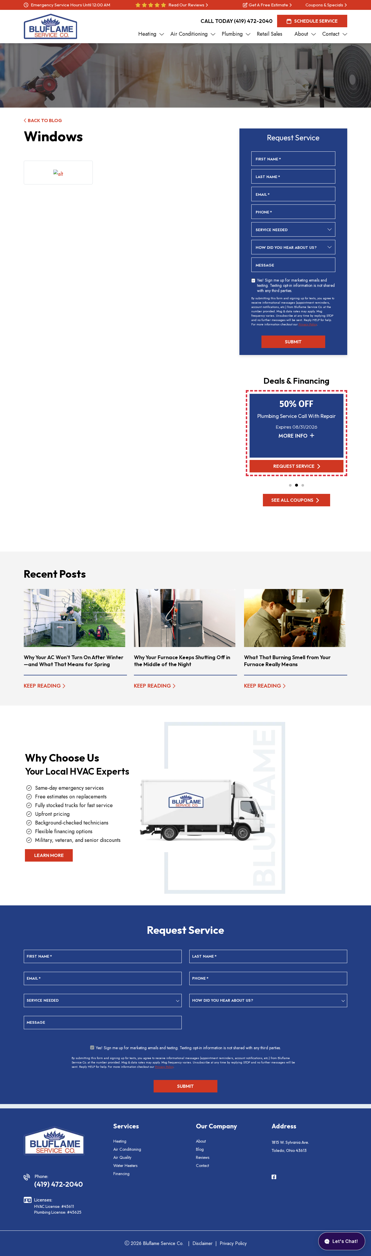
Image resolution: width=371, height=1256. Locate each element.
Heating (119, 1141)
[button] (290, 485)
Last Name (268, 177)
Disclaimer (202, 1243)
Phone (264, 212)
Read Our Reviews (186, 5)
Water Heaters (125, 1165)
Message (265, 265)
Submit (293, 342)
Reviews (202, 1157)
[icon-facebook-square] (274, 1177)
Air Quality (122, 1157)
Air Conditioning (127, 1149)
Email (263, 194)
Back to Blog (45, 120)
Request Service (293, 466)
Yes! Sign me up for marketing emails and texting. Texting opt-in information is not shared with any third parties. (296, 285)
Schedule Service (316, 21)
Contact (202, 1165)
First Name (268, 159)
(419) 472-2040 (253, 21)
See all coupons (292, 500)
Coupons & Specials (324, 5)
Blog (200, 1149)
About (201, 1141)
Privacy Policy (308, 324)
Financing (121, 1174)
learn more (49, 855)
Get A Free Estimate (268, 5)
